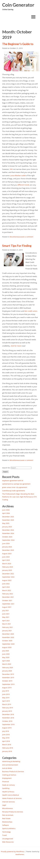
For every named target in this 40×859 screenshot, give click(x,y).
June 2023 (6, 557)
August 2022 (6, 580)
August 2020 (6, 647)
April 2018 (6, 741)
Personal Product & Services (12, 812)
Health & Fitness (8, 792)
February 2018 (7, 748)
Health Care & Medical (10, 795)
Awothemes (19, 854)
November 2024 (8, 533)
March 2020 (6, 664)
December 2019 (8, 674)
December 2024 (8, 530)
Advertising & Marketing (11, 761)
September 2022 (8, 577)
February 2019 (7, 708)
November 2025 (8, 520)
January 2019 (7, 711)
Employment (7, 778)
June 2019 (6, 694)
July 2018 (5, 731)
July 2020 (5, 651)
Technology (6, 832)
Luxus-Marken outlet (18, 175)
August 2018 (6, 728)
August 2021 (6, 607)
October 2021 (7, 600)
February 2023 (7, 567)
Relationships (7, 822)
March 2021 (6, 624)
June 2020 (6, 654)
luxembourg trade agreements (13, 491)
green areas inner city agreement (14, 487)
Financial (5, 781)
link (11, 169)
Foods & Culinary (8, 785)
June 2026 (6, 510)
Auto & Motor (7, 768)
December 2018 (8, 714)
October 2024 (7, 537)
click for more (16, 346)
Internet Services (8, 802)
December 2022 (8, 574)
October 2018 (7, 721)
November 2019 (8, 677)
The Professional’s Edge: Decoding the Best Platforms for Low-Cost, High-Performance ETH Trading (19, 497)
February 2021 (7, 627)
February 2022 (7, 594)
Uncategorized (7, 839)
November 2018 (8, 718)
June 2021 (6, 614)
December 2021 (8, 597)
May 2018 (5, 738)
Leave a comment (26, 237)
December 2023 (8, 550)
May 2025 (5, 523)
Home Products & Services (12, 798)
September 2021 (8, 604)
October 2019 (7, 681)
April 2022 (6, 587)
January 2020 (7, 671)
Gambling (5, 788)
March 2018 (6, 745)
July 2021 (5, 610)
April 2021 (6, 621)
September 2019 (8, 684)
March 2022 (6, 590)
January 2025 (7, 527)
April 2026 (6, 513)
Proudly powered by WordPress (12, 851)
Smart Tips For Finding (16, 245)
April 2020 (6, 661)
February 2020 (7, 667)
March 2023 (6, 564)
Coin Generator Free (18, 5)
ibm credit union (30, 311)
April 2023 (6, 560)
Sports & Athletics (8, 828)
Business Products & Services (13, 771)
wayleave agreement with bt (12, 481)
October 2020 (7, 641)
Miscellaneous (15, 237)
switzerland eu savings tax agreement (16, 484)
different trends (23, 185)
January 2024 (7, 547)
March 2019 (6, 704)
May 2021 (5, 617)
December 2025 (8, 517)
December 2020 (8, 634)
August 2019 (6, 688)
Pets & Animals (7, 815)
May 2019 (5, 698)
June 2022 (6, 584)
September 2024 (8, 540)
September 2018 (8, 724)
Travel (4, 835)
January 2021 (7, 631)
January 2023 (7, 570)
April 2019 (6, 701)
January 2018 (7, 751)
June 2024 (6, 543)
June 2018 (6, 734)
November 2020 (8, 637)
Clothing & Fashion (9, 775)
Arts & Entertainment (10, 765)
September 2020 (8, 644)
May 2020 (5, 657)
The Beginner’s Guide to (17, 44)
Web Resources (8, 842)
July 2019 (5, 691)
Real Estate (6, 818)
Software (5, 825)
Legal (4, 805)
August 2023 (6, 553)
